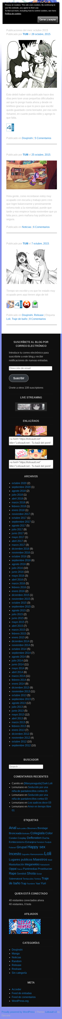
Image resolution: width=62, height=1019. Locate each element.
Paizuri (19, 869)
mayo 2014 (18, 668)
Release (39, 315)
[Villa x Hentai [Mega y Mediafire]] (25, 933)
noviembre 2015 (21, 598)
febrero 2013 (19, 726)
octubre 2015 (19, 602)
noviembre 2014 (21, 645)
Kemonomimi (37, 854)
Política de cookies (13, 14)
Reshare (16, 969)
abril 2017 (17, 541)
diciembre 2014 (20, 641)
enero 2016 (18, 591)
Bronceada (15, 833)
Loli (8, 319)
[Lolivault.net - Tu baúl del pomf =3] (31, 434)
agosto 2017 (19, 525)
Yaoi (38, 883)
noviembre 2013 (21, 691)
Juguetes (26, 854)
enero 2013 (18, 730)
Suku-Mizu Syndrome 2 (22, 239)
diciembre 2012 (20, 733)
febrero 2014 (19, 679)
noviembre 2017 (21, 514)
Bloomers (32, 828)
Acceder (16, 989)
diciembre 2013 (20, 687)
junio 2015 (18, 618)
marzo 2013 (18, 722)
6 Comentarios (41, 227)
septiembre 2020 (21, 487)
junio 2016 (18, 571)
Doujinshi (27, 138)
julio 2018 (17, 494)
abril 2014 (17, 672)
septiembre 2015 (21, 606)
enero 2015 (18, 637)
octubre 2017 (19, 517)
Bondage (43, 828)
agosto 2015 (19, 610)
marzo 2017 (18, 544)
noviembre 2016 (21, 552)
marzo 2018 (18, 502)
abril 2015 (17, 625)
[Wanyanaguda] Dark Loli (38, 783)
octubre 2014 (19, 649)
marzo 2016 (18, 583)
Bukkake (26, 833)
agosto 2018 (19, 490)
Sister (39, 874)
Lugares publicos (20, 859)
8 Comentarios (37, 319)
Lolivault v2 (51, 1011)
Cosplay (22, 838)
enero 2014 (18, 683)
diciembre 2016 (20, 548)
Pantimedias (30, 868)
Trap (23, 883)
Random (16, 961)
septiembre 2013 (21, 699)
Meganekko (32, 864)
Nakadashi (45, 865)
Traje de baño (19, 319)
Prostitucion (45, 868)
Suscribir (18, 378)
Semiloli (21, 873)
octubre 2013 (19, 695)
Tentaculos (28, 878)
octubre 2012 (19, 741)
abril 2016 (17, 579)
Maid (50, 860)
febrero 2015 (19, 633)
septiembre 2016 (21, 560)
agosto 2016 (19, 564)
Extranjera (30, 842)
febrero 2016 (19, 587)
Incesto (15, 854)
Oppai (13, 868)
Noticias (26, 227)
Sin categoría (19, 972)
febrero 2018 (19, 506)
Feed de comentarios (24, 997)
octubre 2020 (19, 483)
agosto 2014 (19, 656)
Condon (13, 838)
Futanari (12, 847)
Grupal (22, 847)
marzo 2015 (18, 629)
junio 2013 (18, 710)
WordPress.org (20, 1001)
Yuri (43, 883)
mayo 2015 (18, 622)
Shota (31, 873)
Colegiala (37, 833)
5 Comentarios (43, 138)
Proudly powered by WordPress (18, 1011)
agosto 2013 (19, 703)
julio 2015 (17, 614)
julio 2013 (17, 706)
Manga (16, 953)
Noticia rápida (16, 150)
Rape (12, 873)
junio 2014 (18, 664)
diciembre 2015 (20, 595)
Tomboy (37, 879)
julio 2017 (17, 529)
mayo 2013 (18, 714)
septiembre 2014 (21, 652)
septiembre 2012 (21, 745)
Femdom (40, 842)
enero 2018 (18, 510)
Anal (12, 828)
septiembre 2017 (21, 521)
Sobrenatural (15, 878)
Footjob (48, 842)
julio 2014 (17, 660)
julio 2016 (17, 568)
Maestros (40, 859)
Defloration (34, 837)
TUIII (25, 34)
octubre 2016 (19, 556)
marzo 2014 (18, 676)
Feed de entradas (22, 993)
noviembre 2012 (21, 737)
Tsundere (31, 884)
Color (49, 833)
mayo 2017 (18, 537)
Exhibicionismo (17, 842)
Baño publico (22, 828)
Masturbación (16, 864)
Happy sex (36, 847)
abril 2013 (17, 718)
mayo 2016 (18, 575)
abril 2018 (17, 498)
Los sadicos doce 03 (39, 802)
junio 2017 (18, 533)
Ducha (45, 838)
